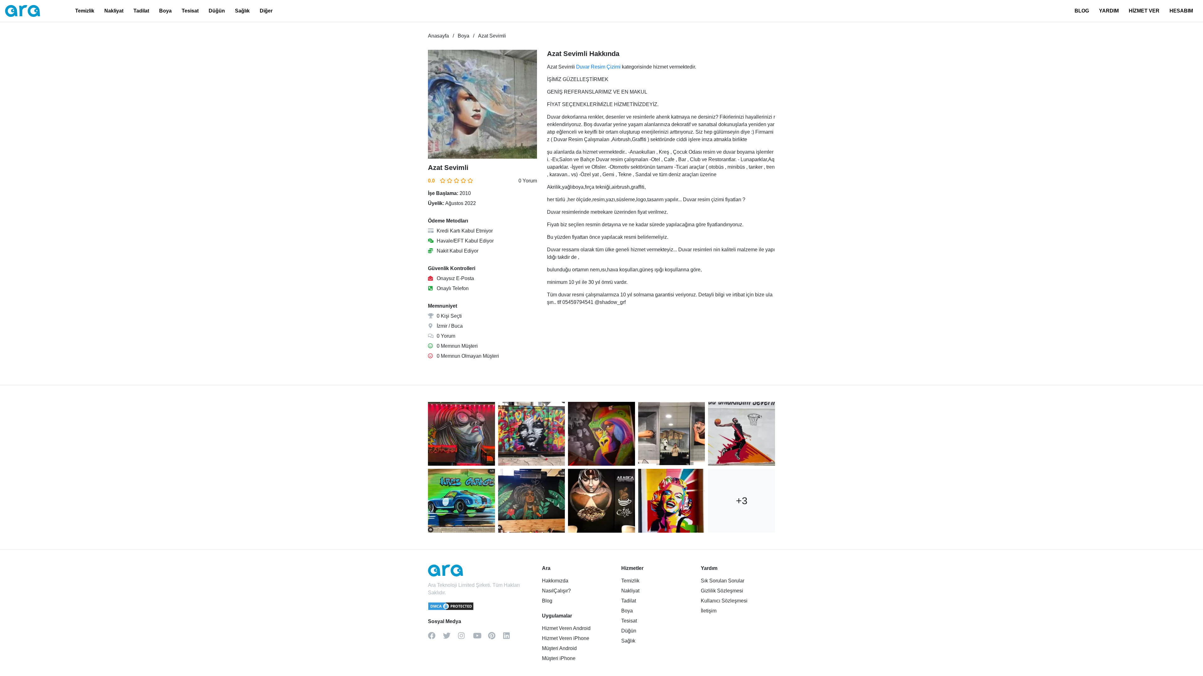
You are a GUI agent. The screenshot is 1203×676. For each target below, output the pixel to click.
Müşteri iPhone (558, 658)
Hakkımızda (555, 580)
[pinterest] (495, 637)
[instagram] (465, 637)
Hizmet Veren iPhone (565, 638)
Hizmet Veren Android (566, 628)
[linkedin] (510, 637)
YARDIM (1109, 10)
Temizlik (84, 10)
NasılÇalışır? (556, 590)
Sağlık (242, 10)
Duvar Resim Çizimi (598, 66)
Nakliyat (113, 10)
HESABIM (1181, 10)
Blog (547, 600)
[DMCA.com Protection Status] (451, 609)
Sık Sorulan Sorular (722, 580)
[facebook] (435, 637)
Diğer (266, 10)
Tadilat (141, 10)
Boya (165, 10)
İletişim (708, 610)
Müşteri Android (559, 648)
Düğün (217, 10)
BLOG (1082, 10)
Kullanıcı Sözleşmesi (724, 600)
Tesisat (190, 10)
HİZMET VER (1144, 10)
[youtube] (480, 637)
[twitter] (450, 637)
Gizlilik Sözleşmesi (722, 590)
